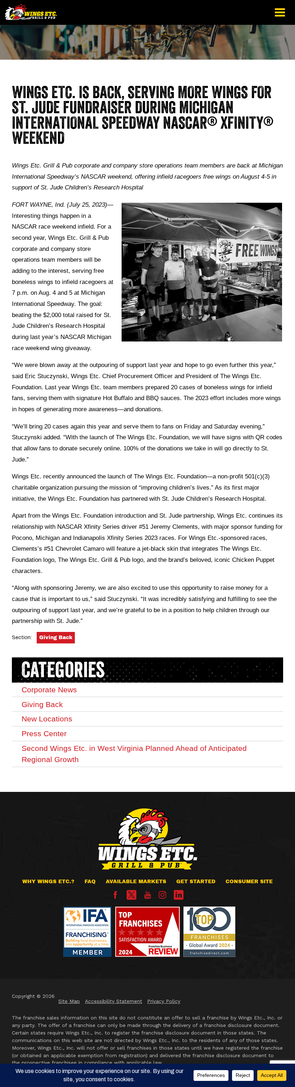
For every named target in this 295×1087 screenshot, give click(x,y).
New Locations (47, 719)
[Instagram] (162, 897)
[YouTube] (147, 897)
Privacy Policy (163, 1001)
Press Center (44, 733)
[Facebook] (115, 897)
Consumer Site (249, 881)
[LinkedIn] (178, 895)
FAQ (90, 881)
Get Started (195, 881)
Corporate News (49, 689)
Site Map (69, 1001)
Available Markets (136, 881)
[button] (280, 12)
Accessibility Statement (113, 1001)
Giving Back (55, 637)
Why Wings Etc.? (48, 881)
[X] (131, 895)
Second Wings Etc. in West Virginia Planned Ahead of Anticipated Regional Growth (134, 753)
